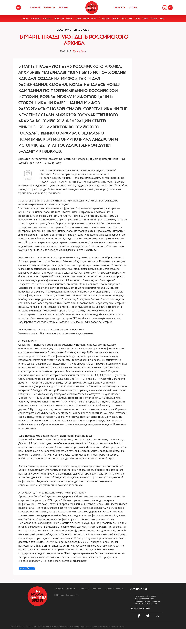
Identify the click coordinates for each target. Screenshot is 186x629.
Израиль (116, 18)
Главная (35, 7)
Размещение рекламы (144, 598)
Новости (120, 7)
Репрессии (59, 18)
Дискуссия (35, 18)
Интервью (47, 18)
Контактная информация (145, 595)
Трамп (137, 18)
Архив (133, 7)
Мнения (96, 589)
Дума (161, 18)
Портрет (70, 18)
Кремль (153, 18)
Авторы (63, 7)
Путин (145, 18)
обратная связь (138, 589)
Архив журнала (114, 589)
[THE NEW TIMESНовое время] (91, 7)
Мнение (25, 18)
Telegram (31, 569)
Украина (106, 18)
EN (165, 8)
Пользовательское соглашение (148, 601)
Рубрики (49, 7)
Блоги (94, 18)
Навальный (127, 18)
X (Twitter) (23, 569)
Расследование (82, 18)
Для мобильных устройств (146, 603)
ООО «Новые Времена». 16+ (66, 595)
